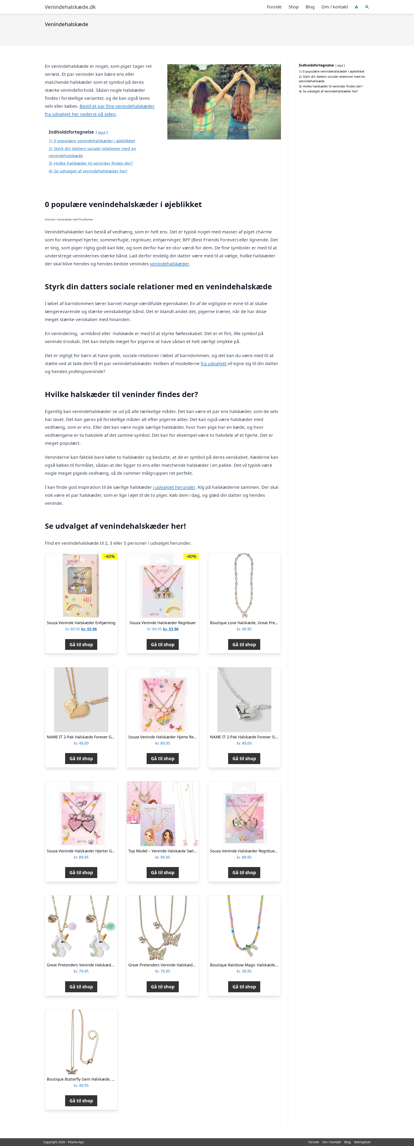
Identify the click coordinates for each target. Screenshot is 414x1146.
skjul (101, 132)
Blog (310, 7)
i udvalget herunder (174, 487)
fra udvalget (214, 363)
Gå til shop (81, 644)
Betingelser (362, 1142)
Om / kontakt (334, 7)
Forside (274, 7)
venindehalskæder (169, 264)
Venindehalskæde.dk (70, 6)
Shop (294, 7)
